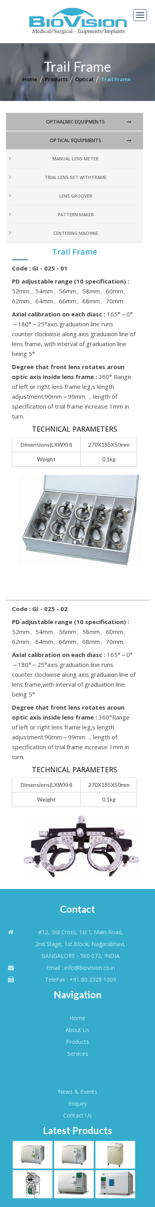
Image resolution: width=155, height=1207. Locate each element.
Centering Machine (75, 233)
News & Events (77, 1091)
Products (56, 79)
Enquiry (77, 1103)
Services (77, 1053)
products (77, 1041)
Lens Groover (75, 196)
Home (29, 79)
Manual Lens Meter (75, 159)
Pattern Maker (76, 214)
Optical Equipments (75, 140)
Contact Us (77, 1115)
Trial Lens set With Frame (76, 177)
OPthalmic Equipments (75, 121)
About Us (77, 1030)
